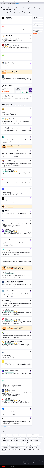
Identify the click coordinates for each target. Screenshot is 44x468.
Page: (7, 426)
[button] (38, 1)
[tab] (3, 431)
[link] (20, 1)
